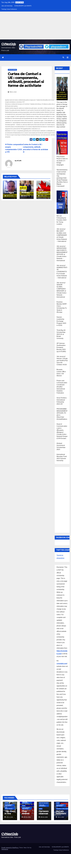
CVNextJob (8, 44)
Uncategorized (12, 69)
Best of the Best (43, 802)
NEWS (6, 802)
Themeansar (4, 849)
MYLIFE (19, 160)
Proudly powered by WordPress (10, 847)
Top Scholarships (9, 808)
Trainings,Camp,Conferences (9, 9)
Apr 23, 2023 (27, 817)
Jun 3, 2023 (9, 817)
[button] (63, 57)
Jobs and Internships (7, 6)
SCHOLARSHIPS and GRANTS (22, 6)
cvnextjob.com (62, 663)
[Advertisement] (35, 25)
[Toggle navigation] (68, 57)
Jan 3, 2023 (61, 817)
